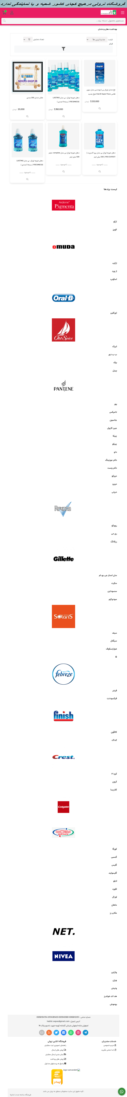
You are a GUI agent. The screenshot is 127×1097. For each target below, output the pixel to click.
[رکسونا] (63, 509)
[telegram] (85, 1032)
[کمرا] (63, 832)
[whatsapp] (71, 1032)
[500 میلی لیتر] (63, 136)
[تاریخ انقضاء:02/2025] (99, 136)
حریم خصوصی (108, 1045)
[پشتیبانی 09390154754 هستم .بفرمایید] (122, 1092)
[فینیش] (63, 715)
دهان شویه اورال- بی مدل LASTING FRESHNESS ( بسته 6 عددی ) (66, 100)
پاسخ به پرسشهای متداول (54, 1063)
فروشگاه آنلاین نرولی (57, 1041)
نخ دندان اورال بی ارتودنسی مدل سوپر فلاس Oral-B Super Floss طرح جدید (101, 92)
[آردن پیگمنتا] (63, 205)
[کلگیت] (63, 807)
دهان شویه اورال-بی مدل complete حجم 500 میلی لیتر (64, 155)
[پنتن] (63, 387)
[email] (42, 1032)
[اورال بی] (63, 296)
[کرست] (63, 757)
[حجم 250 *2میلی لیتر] (27, 140)
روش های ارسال (58, 1050)
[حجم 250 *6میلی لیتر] (63, 77)
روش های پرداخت (57, 1059)
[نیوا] (63, 956)
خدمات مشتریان (109, 1041)
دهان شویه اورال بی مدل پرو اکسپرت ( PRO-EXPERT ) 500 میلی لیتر (100, 155)
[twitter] (56, 1032)
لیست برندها (110, 189)
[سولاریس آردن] (63, 616)
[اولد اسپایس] (63, 330)
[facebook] (63, 1032)
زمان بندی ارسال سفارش (54, 1054)
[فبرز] (63, 674)
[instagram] (78, 1032)
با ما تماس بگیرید (108, 1050)
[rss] (49, 1032)
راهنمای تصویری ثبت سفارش (55, 1045)
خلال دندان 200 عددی (35, 98)
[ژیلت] (63, 559)
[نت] (63, 930)
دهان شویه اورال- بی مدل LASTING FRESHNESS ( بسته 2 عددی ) (30, 163)
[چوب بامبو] (27, 77)
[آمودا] (63, 246)
